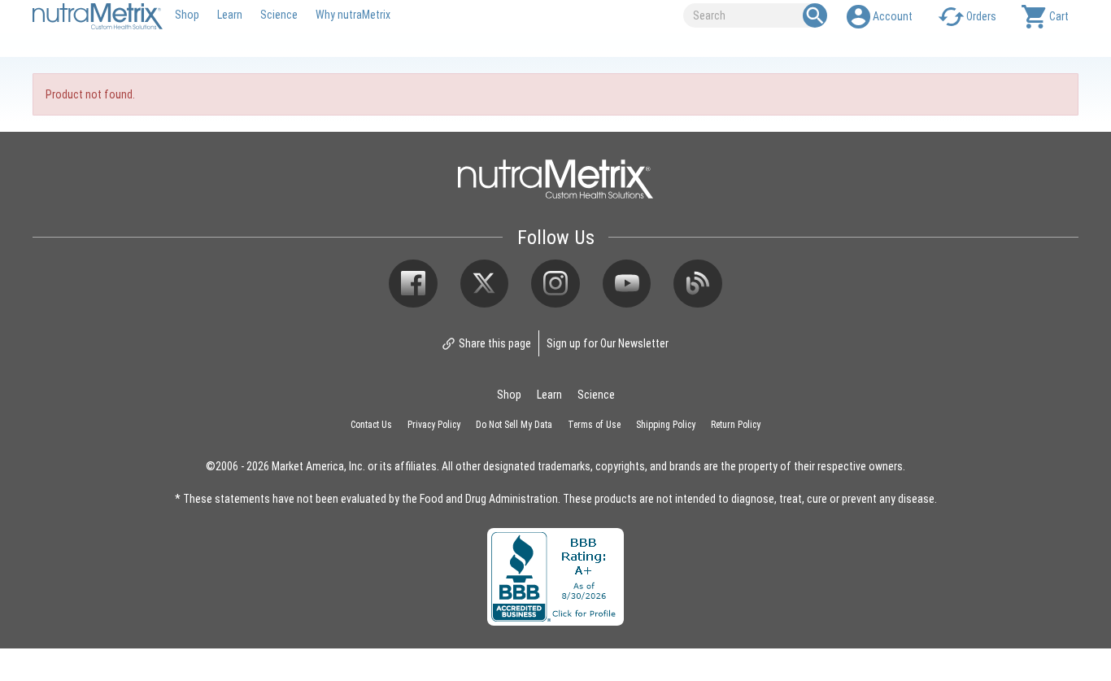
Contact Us (371, 423)
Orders (981, 16)
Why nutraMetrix (353, 14)
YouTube (627, 284)
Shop (187, 14)
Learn (229, 14)
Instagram (555, 284)
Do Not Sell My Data (514, 423)
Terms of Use (594, 423)
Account (893, 16)
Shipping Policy (665, 423)
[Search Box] (815, 15)
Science (279, 14)
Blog (697, 284)
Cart (1059, 16)
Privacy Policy (433, 423)
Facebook (413, 284)
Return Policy (735, 423)
